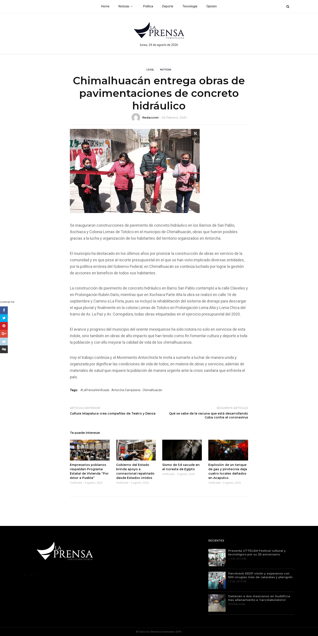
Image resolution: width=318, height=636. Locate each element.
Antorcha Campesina (125, 390)
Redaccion (150, 117)
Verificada (76, 482)
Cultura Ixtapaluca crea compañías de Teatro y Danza (113, 413)
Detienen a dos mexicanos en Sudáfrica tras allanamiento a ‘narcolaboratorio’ (259, 598)
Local (150, 69)
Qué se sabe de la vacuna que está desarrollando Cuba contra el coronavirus (208, 415)
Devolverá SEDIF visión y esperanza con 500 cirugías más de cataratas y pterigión (260, 575)
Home (105, 6)
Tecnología (189, 6)
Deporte (167, 6)
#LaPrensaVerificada (94, 390)
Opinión (211, 6)
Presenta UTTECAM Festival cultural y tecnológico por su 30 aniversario (257, 552)
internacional (237, 604)
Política (148, 6)
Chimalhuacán (152, 390)
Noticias (124, 6)
